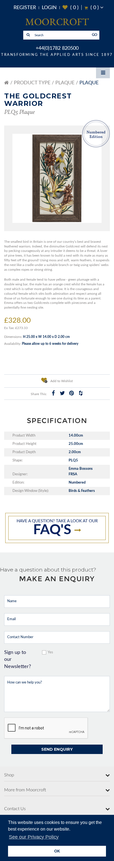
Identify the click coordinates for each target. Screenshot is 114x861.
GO (94, 35)
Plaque (64, 82)
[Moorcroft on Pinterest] (71, 393)
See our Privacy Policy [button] (34, 837)
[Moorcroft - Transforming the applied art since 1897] (57, 21)
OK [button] (57, 851)
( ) (71, 7)
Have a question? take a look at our (57, 528)
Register (25, 7)
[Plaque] (57, 178)
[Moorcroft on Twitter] (62, 393)
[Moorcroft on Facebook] (53, 393)
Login (49, 7)
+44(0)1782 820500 (57, 48)
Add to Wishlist (61, 381)
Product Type (32, 82)
